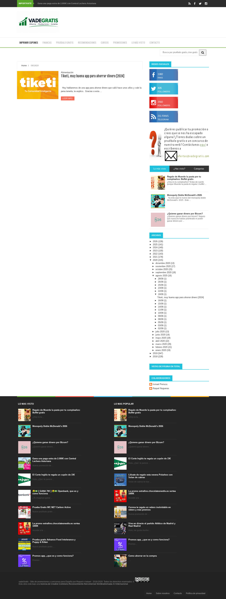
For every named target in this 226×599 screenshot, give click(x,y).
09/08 (161, 316)
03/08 (161, 325)
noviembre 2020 (163, 266)
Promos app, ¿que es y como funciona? (53, 556)
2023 (155, 250)
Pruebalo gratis (64, 42)
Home (24, 65)
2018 (155, 356)
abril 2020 (160, 341)
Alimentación (67, 72)
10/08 (161, 313)
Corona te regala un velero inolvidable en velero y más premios (149, 508)
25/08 (161, 285)
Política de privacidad (195, 593)
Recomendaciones (87, 42)
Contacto (154, 42)
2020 (155, 260)
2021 (155, 257)
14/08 (161, 307)
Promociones (120, 42)
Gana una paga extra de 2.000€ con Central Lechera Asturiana (67, 3)
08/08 (161, 319)
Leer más (67, 98)
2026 (155, 241)
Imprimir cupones (28, 42)
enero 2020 (161, 350)
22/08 (161, 291)
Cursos (105, 42)
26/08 (161, 282)
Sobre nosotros (163, 593)
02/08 (161, 328)
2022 (155, 254)
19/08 (161, 294)
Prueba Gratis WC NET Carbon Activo (51, 507)
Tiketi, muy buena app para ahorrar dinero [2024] (92, 76)
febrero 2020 (162, 347)
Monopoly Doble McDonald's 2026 (49, 426)
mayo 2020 (161, 338)
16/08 (161, 300)
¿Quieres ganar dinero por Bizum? (50, 442)
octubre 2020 (162, 269)
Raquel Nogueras (161, 388)
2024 (155, 247)
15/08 (161, 303)
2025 (155, 244)
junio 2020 (161, 334)
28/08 (161, 278)
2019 (155, 353)
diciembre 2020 (163, 263)
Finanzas (47, 42)
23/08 (161, 288)
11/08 (161, 310)
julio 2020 (160, 331)
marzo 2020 (161, 344)
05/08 (161, 322)
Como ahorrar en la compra (142, 556)
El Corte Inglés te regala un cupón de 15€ (53, 474)
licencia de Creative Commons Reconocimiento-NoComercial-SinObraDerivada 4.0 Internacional (84, 584)
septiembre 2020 (164, 272)
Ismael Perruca (160, 384)
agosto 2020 (162, 275)
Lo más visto (138, 42)
